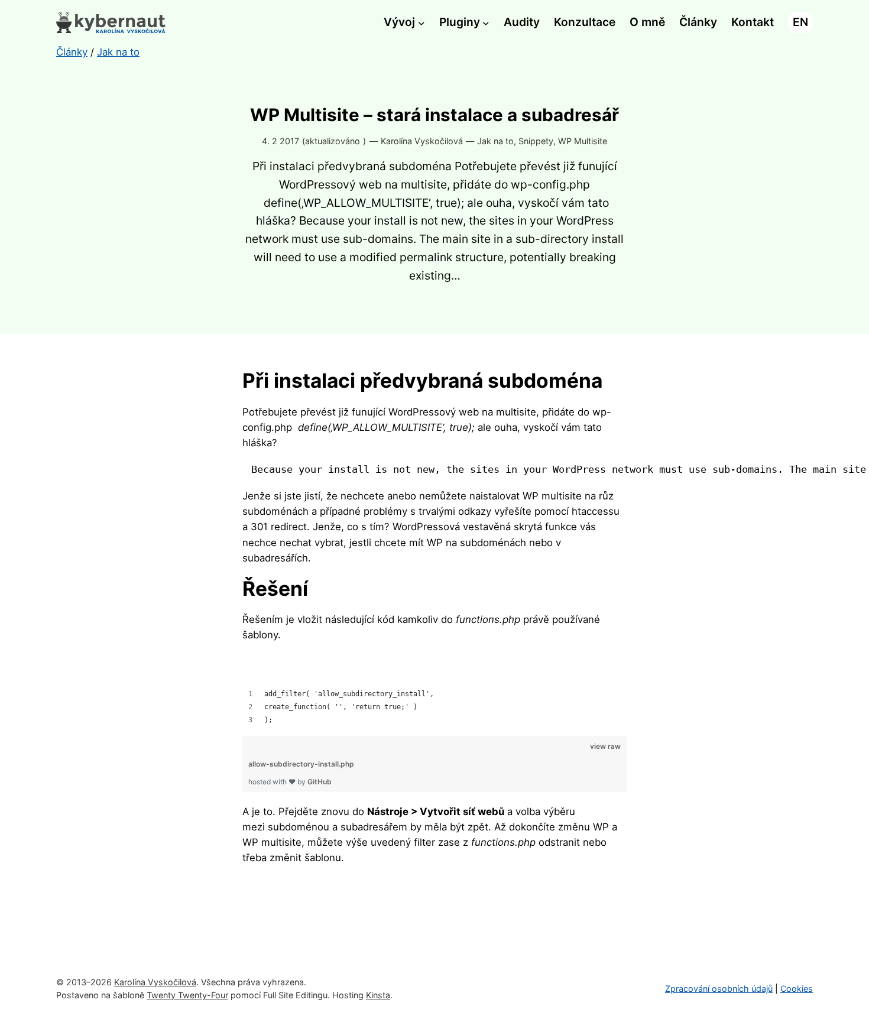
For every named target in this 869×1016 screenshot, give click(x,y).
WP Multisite (582, 141)
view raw (605, 746)
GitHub (319, 781)
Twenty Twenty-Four (187, 995)
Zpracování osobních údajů (719, 988)
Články (71, 52)
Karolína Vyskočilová (155, 982)
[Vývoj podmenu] (421, 22)
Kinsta (378, 995)
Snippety (535, 141)
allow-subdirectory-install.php (301, 763)
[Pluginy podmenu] (485, 22)
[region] (434, 690)
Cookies (796, 988)
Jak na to (495, 141)
